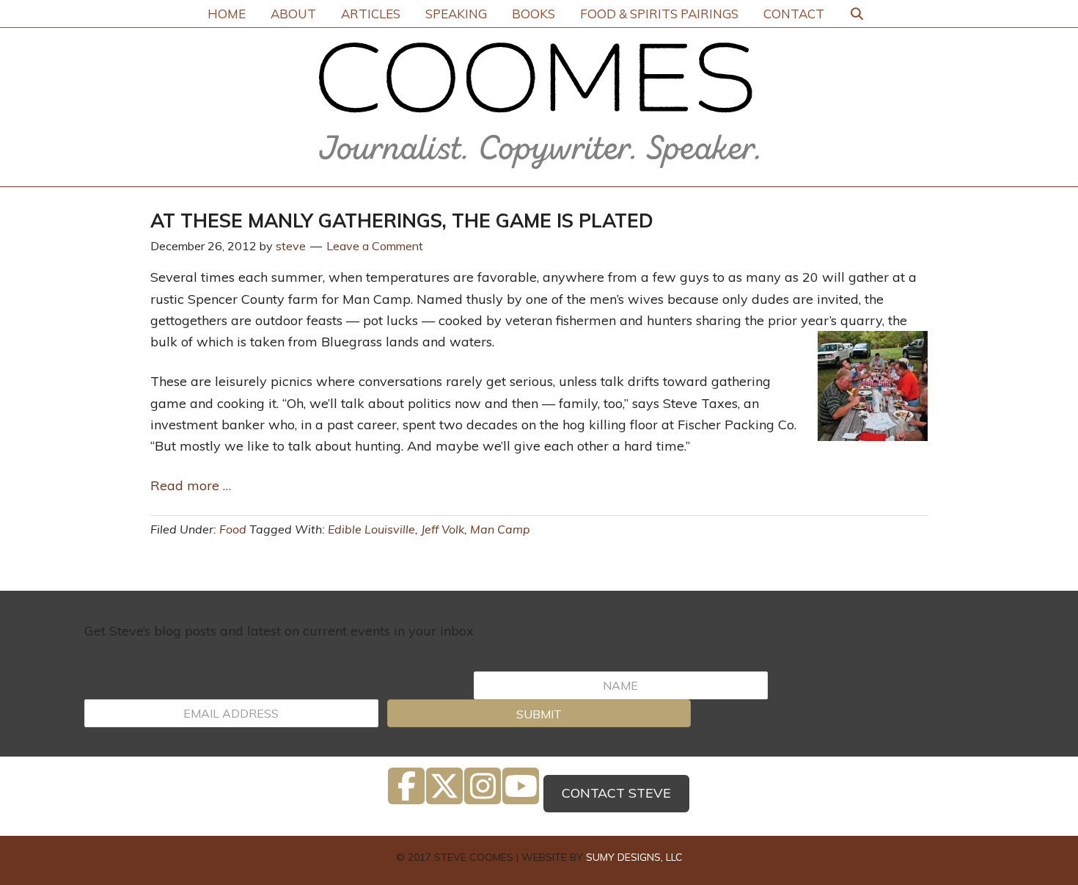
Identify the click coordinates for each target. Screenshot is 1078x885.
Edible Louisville (371, 529)
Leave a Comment (374, 245)
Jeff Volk (442, 529)
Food (232, 529)
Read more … (192, 485)
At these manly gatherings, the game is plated (401, 220)
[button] (538, 713)
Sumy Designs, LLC (634, 857)
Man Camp (500, 529)
